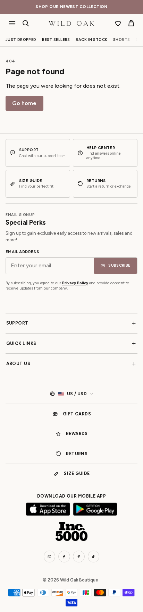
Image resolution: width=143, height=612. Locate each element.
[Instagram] (50, 556)
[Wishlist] (118, 23)
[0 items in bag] (131, 23)
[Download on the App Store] (48, 509)
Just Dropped (21, 39)
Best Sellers (56, 39)
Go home (24, 103)
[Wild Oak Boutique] (71, 23)
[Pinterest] (79, 556)
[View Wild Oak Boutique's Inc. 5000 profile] (71, 531)
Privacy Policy (75, 283)
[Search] (26, 23)
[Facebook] (64, 556)
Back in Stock (91, 39)
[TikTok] (94, 556)
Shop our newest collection (71, 7)
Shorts (121, 39)
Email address (22, 252)
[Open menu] (12, 23)
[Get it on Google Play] (95, 509)
